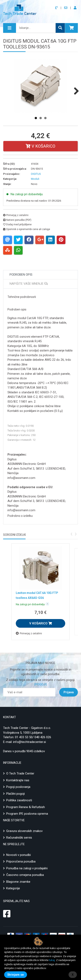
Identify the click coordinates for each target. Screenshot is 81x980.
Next (75, 90)
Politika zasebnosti (19, 800)
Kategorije (13, 888)
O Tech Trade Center (20, 773)
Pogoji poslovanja (18, 787)
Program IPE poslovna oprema (27, 813)
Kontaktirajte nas (17, 780)
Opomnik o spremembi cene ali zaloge (27, 229)
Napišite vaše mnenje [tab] (27, 284)
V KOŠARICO (38, 623)
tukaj (52, 960)
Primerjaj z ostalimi (17, 215)
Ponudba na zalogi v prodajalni (27, 868)
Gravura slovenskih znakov (24, 831)
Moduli (35, 178)
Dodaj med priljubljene (19, 224)
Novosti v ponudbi (18, 855)
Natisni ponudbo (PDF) (18, 220)
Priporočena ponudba (21, 861)
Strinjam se (15, 974)
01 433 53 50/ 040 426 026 (33, 737)
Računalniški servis (19, 837)
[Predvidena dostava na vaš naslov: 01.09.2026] (47, 604)
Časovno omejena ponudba (25, 875)
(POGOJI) (40, 684)
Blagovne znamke (18, 882)
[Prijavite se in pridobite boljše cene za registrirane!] (76, 8)
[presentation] (71, 533)
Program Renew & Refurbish (25, 807)
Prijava (69, 692)
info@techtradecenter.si (29, 742)
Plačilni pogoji (15, 794)
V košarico (43, 146)
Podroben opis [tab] (21, 274)
